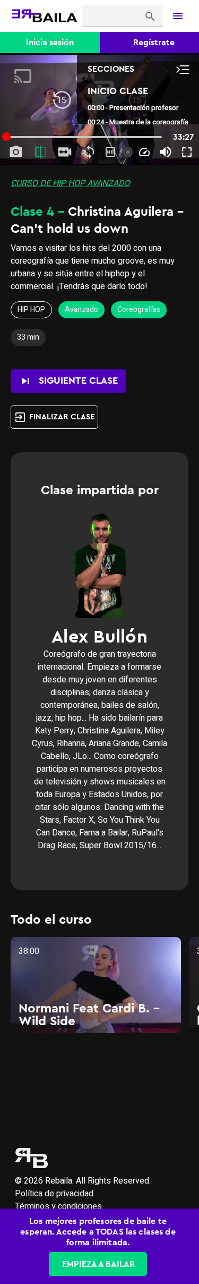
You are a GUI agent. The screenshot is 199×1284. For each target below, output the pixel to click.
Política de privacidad (54, 1193)
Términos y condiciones (58, 1206)
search (150, 16)
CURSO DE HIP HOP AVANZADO (70, 183)
